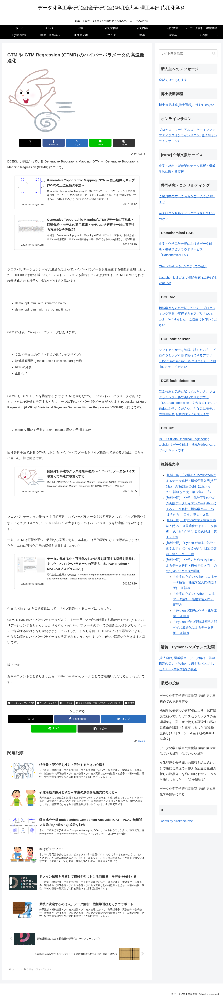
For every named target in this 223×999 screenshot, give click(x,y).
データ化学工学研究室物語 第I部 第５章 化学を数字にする (188, 791)
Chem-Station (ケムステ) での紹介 (183, 266)
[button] (124, 143)
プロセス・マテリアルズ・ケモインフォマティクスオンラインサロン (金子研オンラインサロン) (188, 135)
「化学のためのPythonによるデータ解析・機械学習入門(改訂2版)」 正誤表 (195, 582)
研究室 (131, 703)
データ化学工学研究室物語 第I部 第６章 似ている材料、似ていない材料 (188, 750)
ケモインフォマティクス (22, 703)
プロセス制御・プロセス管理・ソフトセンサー (100, 703)
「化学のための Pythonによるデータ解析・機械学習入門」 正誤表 (194, 599)
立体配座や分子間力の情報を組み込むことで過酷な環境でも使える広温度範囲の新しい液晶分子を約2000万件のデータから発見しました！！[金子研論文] (188, 771)
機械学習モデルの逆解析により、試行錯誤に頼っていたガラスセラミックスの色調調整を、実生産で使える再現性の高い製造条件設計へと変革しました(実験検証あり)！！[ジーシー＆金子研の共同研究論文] (188, 725)
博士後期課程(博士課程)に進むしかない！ (188, 105)
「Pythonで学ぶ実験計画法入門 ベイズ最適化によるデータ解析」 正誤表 (195, 627)
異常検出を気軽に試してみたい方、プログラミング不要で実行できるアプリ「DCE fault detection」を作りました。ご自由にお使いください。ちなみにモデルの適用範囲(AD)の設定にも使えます (188, 403)
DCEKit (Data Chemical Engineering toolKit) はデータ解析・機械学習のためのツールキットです (188, 444)
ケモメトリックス (48, 703)
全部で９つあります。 (174, 80)
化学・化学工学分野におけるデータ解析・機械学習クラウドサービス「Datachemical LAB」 (185, 249)
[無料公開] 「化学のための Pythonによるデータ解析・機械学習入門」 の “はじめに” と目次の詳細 (191, 565)
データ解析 (67, 703)
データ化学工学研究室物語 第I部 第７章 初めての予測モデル (188, 698)
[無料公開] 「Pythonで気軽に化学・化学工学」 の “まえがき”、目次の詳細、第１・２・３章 (191, 548)
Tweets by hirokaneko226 (176, 821)
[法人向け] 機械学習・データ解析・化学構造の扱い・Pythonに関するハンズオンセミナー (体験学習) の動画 (187, 663)
